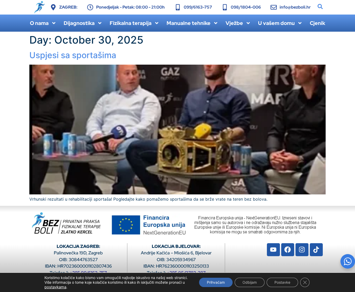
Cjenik (317, 23)
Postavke (282, 282)
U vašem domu (276, 23)
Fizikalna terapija (131, 23)
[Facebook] (287, 249)
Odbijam (249, 282)
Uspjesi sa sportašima (72, 55)
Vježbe (234, 23)
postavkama (55, 287)
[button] (320, 6)
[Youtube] (273, 249)
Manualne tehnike (189, 23)
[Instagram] (301, 249)
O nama (39, 23)
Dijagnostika (79, 23)
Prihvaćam (216, 282)
